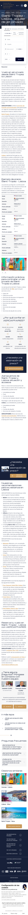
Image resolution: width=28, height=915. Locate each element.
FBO (13, 289)
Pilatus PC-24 (17, 223)
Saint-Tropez (5, 114)
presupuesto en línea (18, 657)
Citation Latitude (18, 243)
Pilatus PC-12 (17, 203)
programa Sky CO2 (12, 650)
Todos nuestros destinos (14, 826)
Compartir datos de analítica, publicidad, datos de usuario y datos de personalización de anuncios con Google (13, 906)
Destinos (8, 12)
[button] (14, 368)
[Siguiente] (5, 272)
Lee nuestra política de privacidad (8, 899)
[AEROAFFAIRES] (1, 5)
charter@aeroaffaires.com (18, 882)
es (17, 5)
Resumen (4, 67)
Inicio (2, 12)
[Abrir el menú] (25, 5)
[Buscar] (21, 5)
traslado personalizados (8, 415)
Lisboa (3, 155)
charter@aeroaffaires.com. (9, 664)
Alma (4, 555)
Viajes (12, 12)
